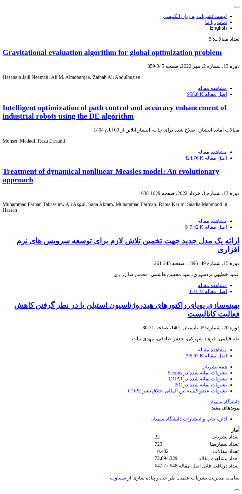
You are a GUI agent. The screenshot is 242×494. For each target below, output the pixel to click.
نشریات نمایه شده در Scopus (197, 372)
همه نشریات (214, 366)
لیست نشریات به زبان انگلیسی (195, 16)
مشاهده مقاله (212, 88)
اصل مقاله (207, 94)
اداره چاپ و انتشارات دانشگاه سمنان (188, 418)
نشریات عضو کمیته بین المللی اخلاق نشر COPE (177, 390)
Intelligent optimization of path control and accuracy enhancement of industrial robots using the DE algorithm (115, 111)
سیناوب (118, 477)
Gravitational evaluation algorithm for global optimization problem (112, 52)
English (218, 28)
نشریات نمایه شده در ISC (200, 384)
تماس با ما (216, 22)
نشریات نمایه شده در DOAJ (198, 378)
